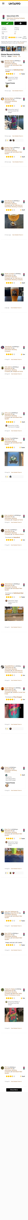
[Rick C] (10, 729)
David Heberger (9, 688)
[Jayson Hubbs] (10, 477)
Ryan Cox (7, 829)
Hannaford (16, 537)
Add (20, 23)
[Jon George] (10, 873)
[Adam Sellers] (13, 873)
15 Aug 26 (7, 790)
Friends (15, 56)
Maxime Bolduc (9, 98)
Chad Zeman (8, 584)
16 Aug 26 (7, 627)
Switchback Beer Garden (13, 65)
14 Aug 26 (7, 868)
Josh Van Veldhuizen (11, 911)
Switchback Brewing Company (16, 18)
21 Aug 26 (7, 359)
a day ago (7, 307)
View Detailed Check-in (17, 90)
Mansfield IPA (9, 62)
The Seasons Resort (18, 534)
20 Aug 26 (7, 373)
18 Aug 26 (7, 522)
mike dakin (8, 367)
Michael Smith (9, 60)
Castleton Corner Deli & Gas (15, 693)
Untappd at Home (17, 371)
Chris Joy (7, 412)
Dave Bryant (8, 200)
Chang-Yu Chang (10, 989)
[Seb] (10, 140)
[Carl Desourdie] (13, 140)
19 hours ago (8, 90)
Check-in (7, 23)
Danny (6, 767)
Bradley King (8, 147)
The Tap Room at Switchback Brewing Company (14, 205)
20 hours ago (8, 161)
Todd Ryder (8, 346)
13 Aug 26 (7, 1081)
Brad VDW (8, 933)
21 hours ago (8, 234)
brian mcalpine (9, 515)
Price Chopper (17, 697)
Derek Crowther (9, 273)
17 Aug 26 (7, 545)
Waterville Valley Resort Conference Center (13, 994)
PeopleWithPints (9, 666)
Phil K (6, 1067)
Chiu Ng (7, 529)
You (19, 56)
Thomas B (7, 438)
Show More (21, 43)
